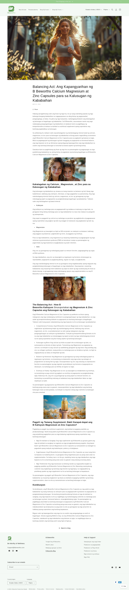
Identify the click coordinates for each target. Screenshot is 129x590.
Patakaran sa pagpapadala (92, 544)
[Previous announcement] (8, 1)
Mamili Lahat (49, 544)
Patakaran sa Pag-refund (91, 548)
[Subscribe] (37, 567)
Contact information (69, 589)
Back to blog (65, 528)
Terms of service (50, 589)
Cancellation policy (80, 589)
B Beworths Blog (51, 551)
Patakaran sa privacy (90, 551)
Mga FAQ (87, 557)
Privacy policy (40, 589)
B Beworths (14, 589)
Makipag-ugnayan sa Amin (54, 548)
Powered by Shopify (22, 589)
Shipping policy (59, 589)
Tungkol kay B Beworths (53, 541)
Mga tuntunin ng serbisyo (91, 554)
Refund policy (32, 589)
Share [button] (36, 109)
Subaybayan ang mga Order (92, 541)
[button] (45, 10)
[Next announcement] (121, 1)
